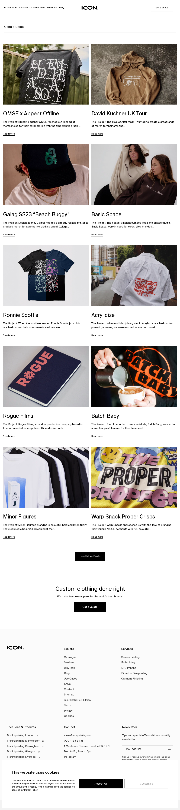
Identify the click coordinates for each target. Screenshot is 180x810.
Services (23, 7)
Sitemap (69, 694)
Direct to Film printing (134, 673)
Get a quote (162, 8)
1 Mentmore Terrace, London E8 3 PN (87, 746)
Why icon (52, 7)
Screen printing (130, 657)
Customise (146, 783)
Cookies (69, 716)
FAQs (67, 684)
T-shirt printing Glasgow (21, 751)
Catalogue (70, 657)
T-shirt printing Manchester (23, 740)
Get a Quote (90, 607)
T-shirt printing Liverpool (21, 757)
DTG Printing (128, 668)
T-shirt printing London (20, 735)
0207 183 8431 (73, 740)
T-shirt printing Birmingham (23, 746)
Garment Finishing (132, 678)
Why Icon (69, 668)
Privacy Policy (30, 790)
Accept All (101, 783)
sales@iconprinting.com (78, 735)
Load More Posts (90, 556)
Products (9, 7)
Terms (68, 705)
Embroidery (128, 662)
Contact (69, 689)
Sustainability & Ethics (77, 700)
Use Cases (39, 7)
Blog (61, 7)
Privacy (68, 710)
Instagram (70, 757)
